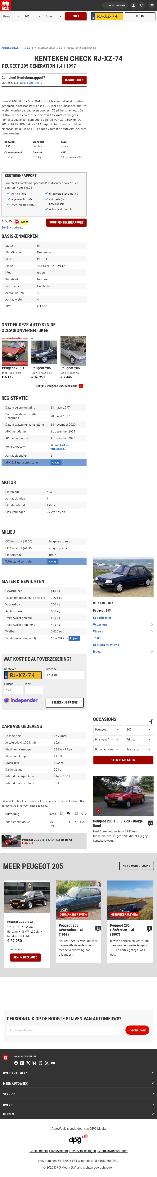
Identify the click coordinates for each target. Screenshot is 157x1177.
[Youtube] (53, 1063)
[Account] (133, 5)
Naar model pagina (136, 866)
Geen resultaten (123, 760)
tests (97, 638)
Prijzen (74, 638)
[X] (28, 1063)
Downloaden (74, 80)
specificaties (102, 618)
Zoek (76, 16)
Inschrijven (137, 1030)
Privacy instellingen (82, 1150)
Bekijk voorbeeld (31, 82)
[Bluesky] (34, 1063)
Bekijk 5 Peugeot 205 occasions (56, 386)
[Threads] (40, 1063)
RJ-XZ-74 (28, 48)
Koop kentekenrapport (66, 222)
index (97, 651)
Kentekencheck (10, 48)
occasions (100, 624)
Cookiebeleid (38, 1150)
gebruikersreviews (106, 645)
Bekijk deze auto (25, 957)
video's (98, 631)
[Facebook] (16, 1063)
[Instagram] (22, 1063)
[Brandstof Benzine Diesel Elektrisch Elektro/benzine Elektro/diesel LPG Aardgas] (139, 749)
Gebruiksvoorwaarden (112, 1150)
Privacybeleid (58, 1150)
